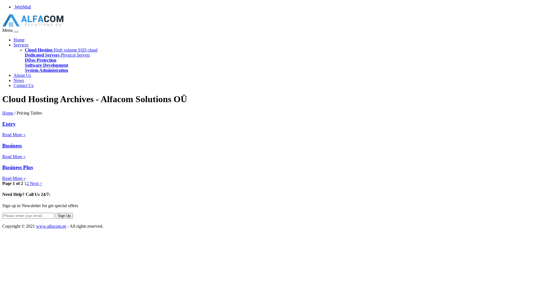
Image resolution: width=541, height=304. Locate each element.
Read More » (14, 134)
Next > (35, 183)
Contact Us (24, 85)
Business (12, 146)
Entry (9, 124)
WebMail (22, 7)
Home (19, 39)
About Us (22, 75)
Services (21, 45)
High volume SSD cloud (61, 50)
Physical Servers (57, 55)
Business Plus (17, 167)
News (19, 80)
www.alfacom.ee (51, 226)
